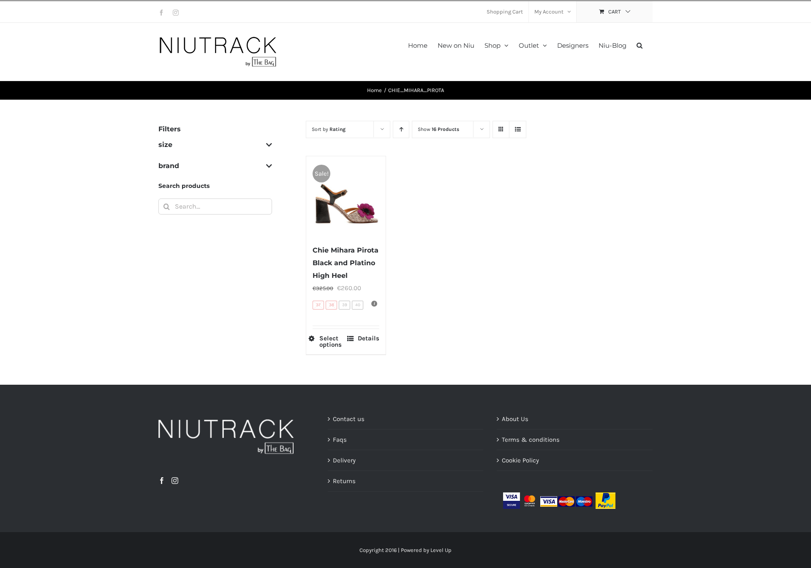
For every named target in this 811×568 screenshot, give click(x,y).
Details (368, 338)
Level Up (441, 550)
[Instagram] (174, 480)
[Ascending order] (401, 129)
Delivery (344, 460)
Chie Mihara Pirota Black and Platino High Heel (345, 263)
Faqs (340, 439)
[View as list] (517, 129)
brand (168, 166)
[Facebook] (161, 480)
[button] (639, 44)
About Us (515, 419)
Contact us (349, 419)
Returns (344, 481)
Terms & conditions (531, 439)
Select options (330, 341)
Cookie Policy (520, 460)
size (165, 145)
